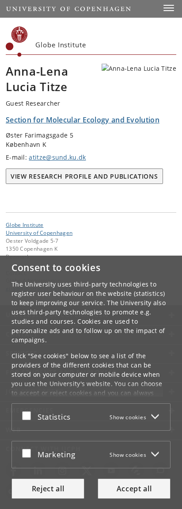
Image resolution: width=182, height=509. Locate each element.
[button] (169, 8)
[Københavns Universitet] (17, 42)
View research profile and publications (84, 176)
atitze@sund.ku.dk (57, 157)
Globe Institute (25, 224)
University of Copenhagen (39, 232)
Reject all (48, 489)
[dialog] (91, 382)
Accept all (134, 489)
